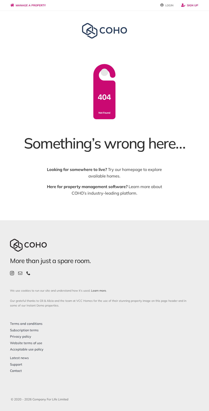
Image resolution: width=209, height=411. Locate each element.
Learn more (98, 290)
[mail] (20, 273)
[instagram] (12, 273)
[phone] (28, 273)
